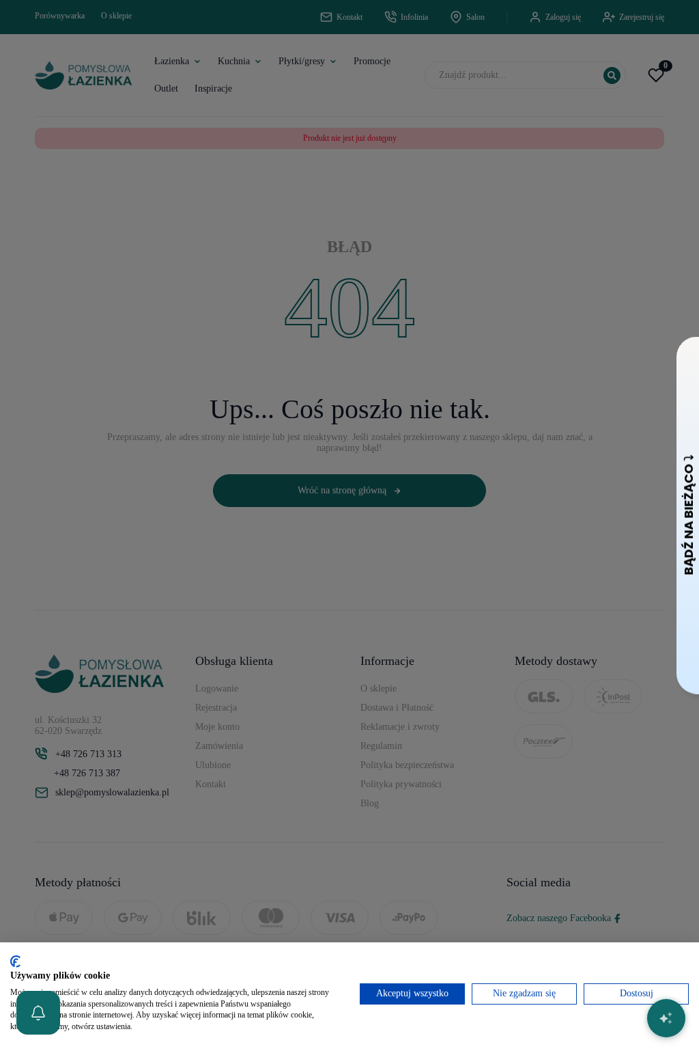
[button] (38, 1013)
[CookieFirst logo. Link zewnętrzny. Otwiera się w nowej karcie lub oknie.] (15, 961)
